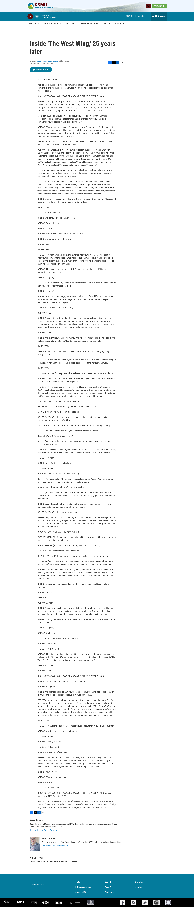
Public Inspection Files (83, 887)
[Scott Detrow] (35, 844)
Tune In (106, 23)
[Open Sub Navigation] (41, 23)
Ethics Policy (139, 887)
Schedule (108, 882)
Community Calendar (88, 23)
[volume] (37, 16)
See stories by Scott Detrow (55, 845)
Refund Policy (139, 882)
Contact (78, 882)
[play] (30, 16)
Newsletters (121, 23)
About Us (108, 887)
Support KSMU (80, 892)
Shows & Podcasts (52, 23)
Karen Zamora (42, 61)
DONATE (160, 6)
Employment (109, 892)
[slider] (40, 16)
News (37, 23)
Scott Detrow (53, 61)
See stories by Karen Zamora (43, 830)
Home (29, 23)
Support (70, 23)
